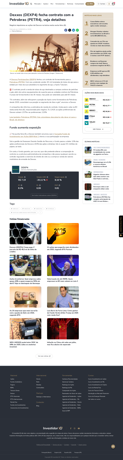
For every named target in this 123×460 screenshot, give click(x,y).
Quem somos (82, 445)
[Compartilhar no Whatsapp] (77, 30)
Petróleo (51, 208)
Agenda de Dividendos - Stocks (72, 402)
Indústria (39, 208)
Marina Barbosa (17, 31)
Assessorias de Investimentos (19, 408)
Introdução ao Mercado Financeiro (98, 393)
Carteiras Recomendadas (70, 379)
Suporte (73, 445)
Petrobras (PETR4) (17, 82)
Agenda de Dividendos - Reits (71, 405)
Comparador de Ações (69, 390)
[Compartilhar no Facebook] (65, 30)
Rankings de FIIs (67, 388)
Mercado (37, 4)
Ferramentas (60, 4)
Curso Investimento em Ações (97, 379)
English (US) (57, 452)
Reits (37, 382)
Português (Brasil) (46, 452)
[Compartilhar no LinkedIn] (73, 30)
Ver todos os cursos (94, 399)
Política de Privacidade (43, 445)
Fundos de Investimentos (18, 405)
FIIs (52, 4)
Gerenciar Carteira (68, 382)
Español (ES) (67, 452)
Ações (45, 4)
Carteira (102, 4)
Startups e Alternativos (43, 397)
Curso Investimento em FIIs (96, 382)
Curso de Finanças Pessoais (96, 396)
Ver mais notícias (43, 356)
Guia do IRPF (66, 411)
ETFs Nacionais (15, 396)
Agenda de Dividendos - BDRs (71, 408)
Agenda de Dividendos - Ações (71, 396)
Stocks (38, 379)
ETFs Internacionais (16, 399)
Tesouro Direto (15, 390)
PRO (91, 4)
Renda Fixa (13, 402)
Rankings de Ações (68, 385)
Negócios (27, 208)
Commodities (40, 388)
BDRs (12, 388)
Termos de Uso (57, 445)
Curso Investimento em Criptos (97, 385)
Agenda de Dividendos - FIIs (70, 399)
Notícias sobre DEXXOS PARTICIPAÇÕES (24, 212)
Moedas (38, 385)
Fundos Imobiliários (16, 382)
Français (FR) (77, 452)
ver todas (97, 129)
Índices (12, 393)
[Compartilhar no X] (69, 30)
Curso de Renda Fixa (94, 388)
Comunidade (79, 4)
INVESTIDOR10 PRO (121, 224)
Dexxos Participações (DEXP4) (23, 79)
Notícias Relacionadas (19, 219)
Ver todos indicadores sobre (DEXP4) (44, 195)
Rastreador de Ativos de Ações (71, 393)
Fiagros (12, 385)
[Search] (31, 4)
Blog (37, 406)
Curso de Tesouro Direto (95, 390)
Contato (66, 445)
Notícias (70, 4)
